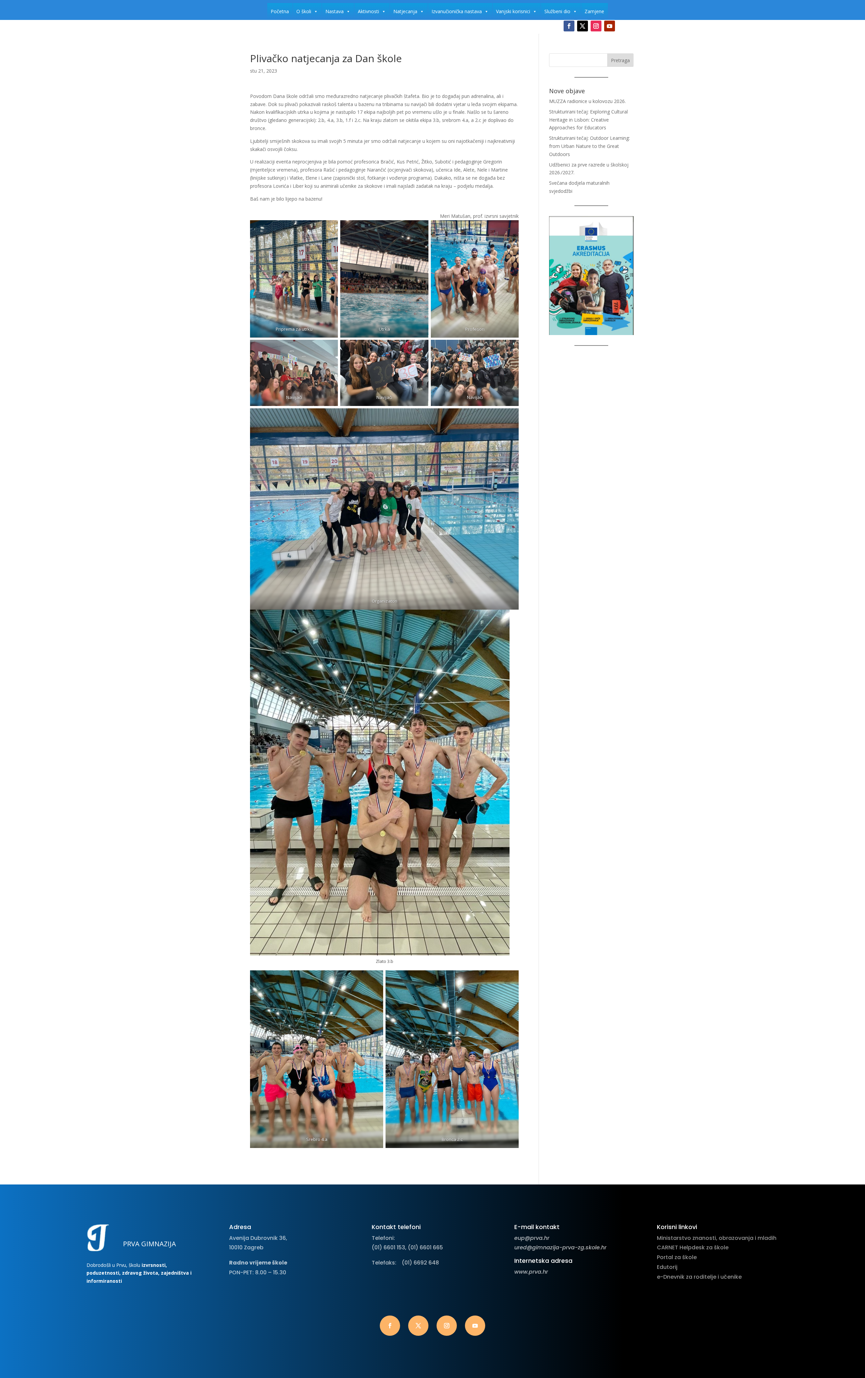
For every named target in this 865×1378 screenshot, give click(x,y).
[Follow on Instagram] (596, 26)
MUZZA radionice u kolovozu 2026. (587, 101)
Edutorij (667, 1267)
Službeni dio (557, 11)
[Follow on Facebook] (569, 26)
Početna (280, 11)
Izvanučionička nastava (456, 11)
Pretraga (620, 60)
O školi (303, 11)
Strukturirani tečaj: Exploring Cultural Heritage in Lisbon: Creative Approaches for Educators (588, 119)
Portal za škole (677, 1257)
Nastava (334, 11)
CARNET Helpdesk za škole (692, 1247)
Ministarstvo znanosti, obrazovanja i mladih (716, 1238)
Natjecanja (405, 11)
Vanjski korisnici (513, 11)
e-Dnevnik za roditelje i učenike (699, 1277)
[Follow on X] (582, 26)
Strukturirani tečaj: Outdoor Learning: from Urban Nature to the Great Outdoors (589, 146)
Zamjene (594, 11)
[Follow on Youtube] (609, 26)
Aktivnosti (368, 11)
